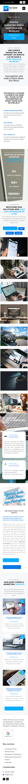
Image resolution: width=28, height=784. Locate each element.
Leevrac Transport (14, 465)
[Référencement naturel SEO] (14, 291)
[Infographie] (14, 269)
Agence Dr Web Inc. (14, 17)
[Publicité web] (14, 247)
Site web (18, 233)
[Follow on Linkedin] (7, 779)
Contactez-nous (12, 567)
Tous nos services (10, 228)
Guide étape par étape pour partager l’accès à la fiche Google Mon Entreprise (14, 690)
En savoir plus (11, 560)
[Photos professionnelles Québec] (14, 336)
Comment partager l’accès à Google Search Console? (14, 618)
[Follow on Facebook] (21, 2)
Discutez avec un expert (14, 36)
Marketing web (14, 621)
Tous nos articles (14, 708)
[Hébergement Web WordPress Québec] (14, 314)
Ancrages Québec (14, 437)
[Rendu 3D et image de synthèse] (14, 381)
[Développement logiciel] (14, 403)
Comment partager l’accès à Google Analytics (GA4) (14, 653)
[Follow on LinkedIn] (24, 2)
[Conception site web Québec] (14, 358)
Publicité (9, 233)
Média (21, 228)
